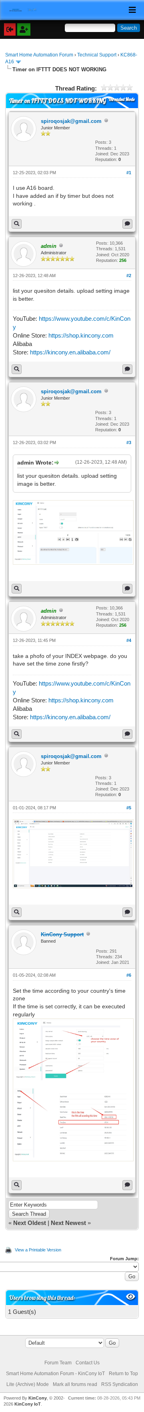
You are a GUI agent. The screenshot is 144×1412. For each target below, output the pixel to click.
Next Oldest (29, 1222)
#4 (128, 640)
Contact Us (88, 1363)
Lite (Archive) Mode (27, 1384)
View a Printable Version (38, 1249)
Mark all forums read (75, 1384)
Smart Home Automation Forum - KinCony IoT (55, 1373)
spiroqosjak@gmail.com (71, 121)
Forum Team (58, 1363)
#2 (128, 275)
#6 (128, 975)
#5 (128, 807)
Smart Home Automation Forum (39, 55)
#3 (128, 442)
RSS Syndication (119, 1384)
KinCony (37, 1398)
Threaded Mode (121, 99)
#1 (128, 172)
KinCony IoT (27, 1404)
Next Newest (68, 1222)
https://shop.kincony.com (81, 335)
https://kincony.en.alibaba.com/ (70, 352)
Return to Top (123, 1373)
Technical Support (96, 55)
